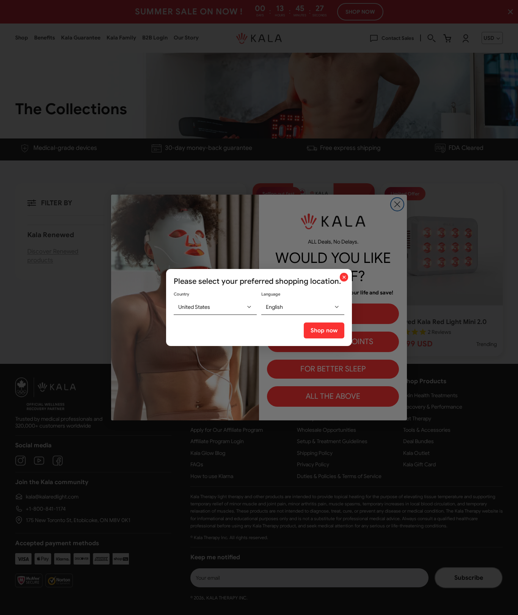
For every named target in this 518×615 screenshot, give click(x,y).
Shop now (324, 330)
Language (270, 294)
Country (181, 294)
